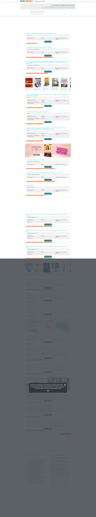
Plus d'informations (48, 41)
